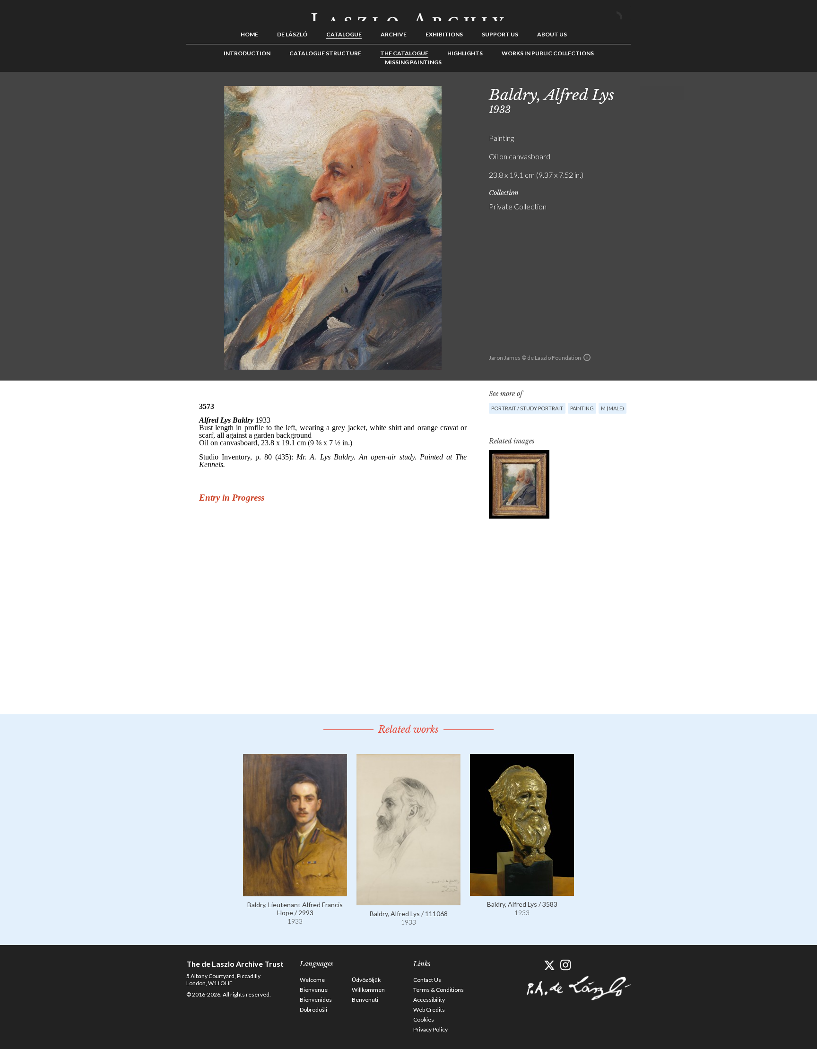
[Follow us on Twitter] (549, 965)
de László (292, 34)
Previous (647, 93)
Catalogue (344, 34)
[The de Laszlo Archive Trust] (408, 13)
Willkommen (368, 989)
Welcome (312, 979)
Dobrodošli (313, 1009)
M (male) (612, 408)
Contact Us (427, 979)
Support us (500, 34)
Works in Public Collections (548, 53)
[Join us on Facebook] (533, 965)
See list (662, 93)
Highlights (465, 53)
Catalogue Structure (325, 53)
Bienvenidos (316, 999)
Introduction (247, 53)
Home (249, 34)
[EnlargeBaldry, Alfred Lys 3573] (519, 484)
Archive (394, 34)
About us (552, 34)
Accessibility (429, 999)
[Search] (624, 13)
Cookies (423, 1019)
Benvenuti (365, 999)
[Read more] (295, 891)
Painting (582, 408)
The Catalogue (404, 53)
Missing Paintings (413, 62)
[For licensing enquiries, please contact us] (587, 357)
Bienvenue (314, 989)
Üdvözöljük (366, 979)
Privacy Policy (430, 1029)
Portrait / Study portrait (527, 408)
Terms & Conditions (438, 989)
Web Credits (429, 1009)
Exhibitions (444, 34)
